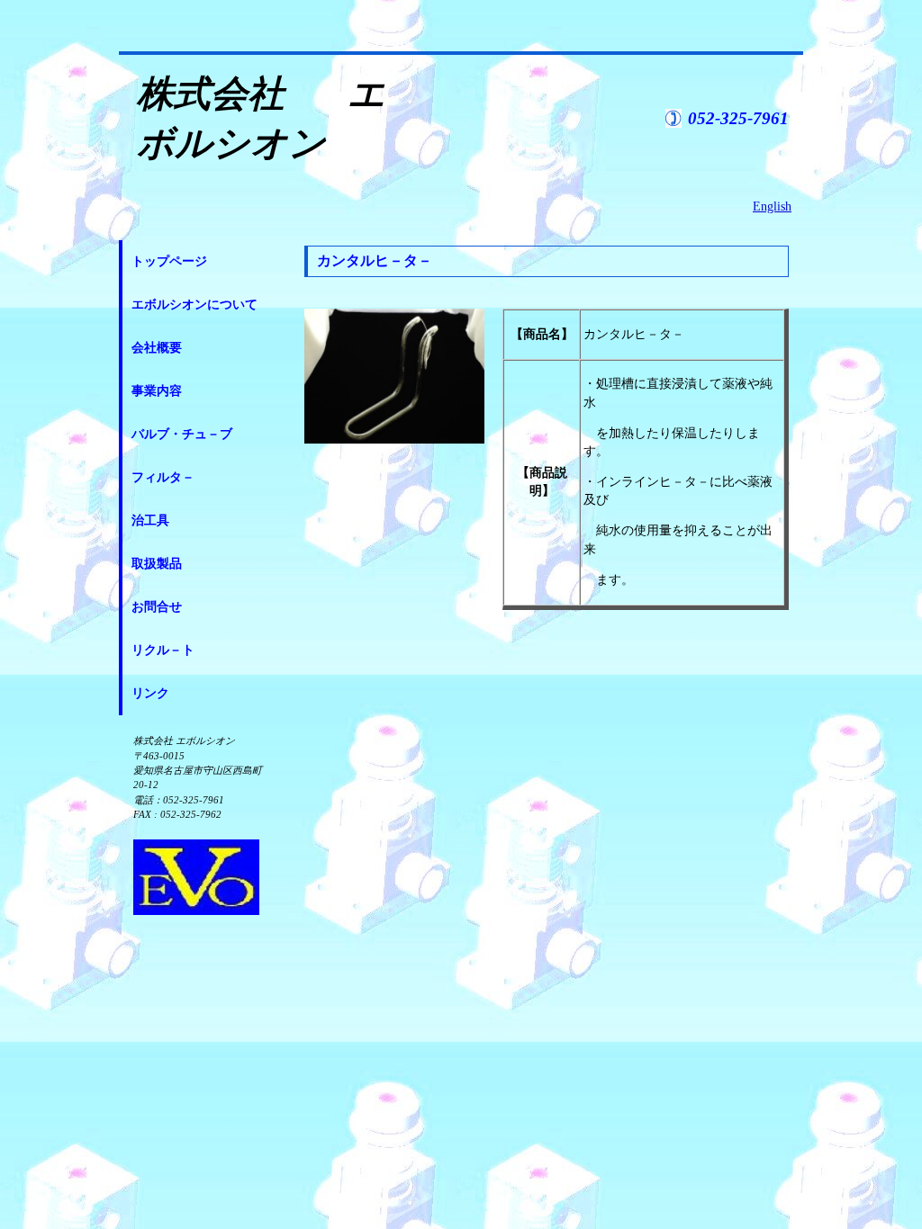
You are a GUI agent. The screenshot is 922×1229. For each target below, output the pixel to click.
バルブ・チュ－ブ (181, 434)
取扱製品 (156, 563)
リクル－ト (162, 650)
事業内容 (156, 391)
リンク (150, 693)
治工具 (150, 520)
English (772, 206)
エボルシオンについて (194, 304)
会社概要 (156, 347)
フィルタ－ (162, 477)
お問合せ (156, 607)
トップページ (169, 261)
